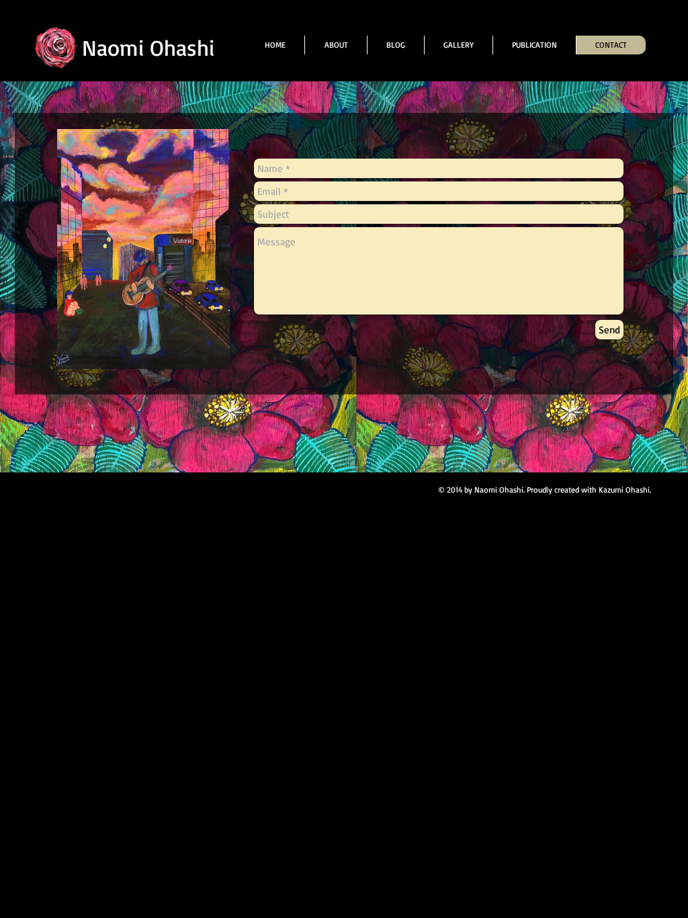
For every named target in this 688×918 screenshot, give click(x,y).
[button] (458, 45)
